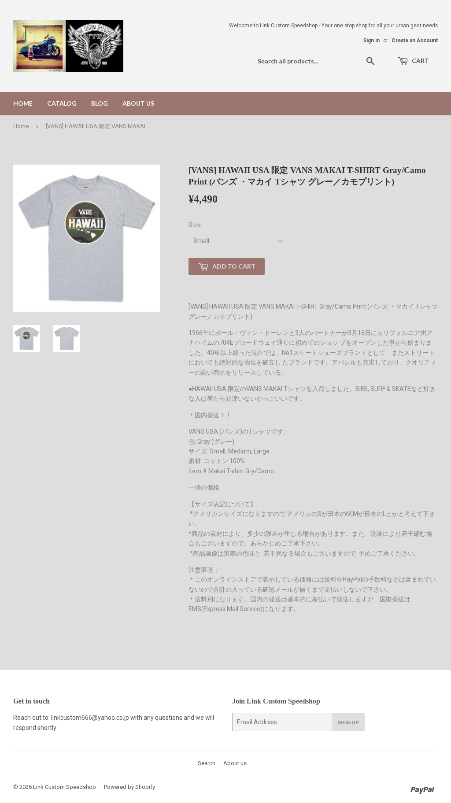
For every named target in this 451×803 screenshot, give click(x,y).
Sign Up (348, 722)
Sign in (371, 40)
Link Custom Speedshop (64, 787)
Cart (419, 60)
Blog (99, 103)
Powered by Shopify (129, 787)
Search (206, 763)
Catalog (62, 103)
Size (195, 224)
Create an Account (415, 40)
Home (23, 103)
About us (138, 103)
